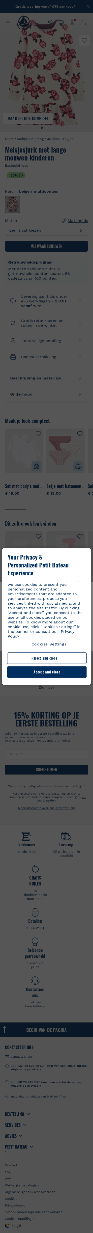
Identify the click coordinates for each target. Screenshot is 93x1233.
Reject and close (44, 658)
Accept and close (46, 671)
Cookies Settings (49, 644)
